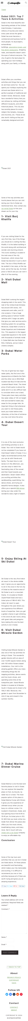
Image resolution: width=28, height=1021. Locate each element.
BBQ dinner (20, 488)
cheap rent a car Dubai (9, 833)
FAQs (14, 983)
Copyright (14, 980)
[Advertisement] (14, 71)
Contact (14, 1007)
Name (4, 937)
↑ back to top (14, 967)
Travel (3, 9)
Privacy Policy (14, 977)
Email (4, 944)
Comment (5, 909)
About (14, 1010)
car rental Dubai (7, 208)
